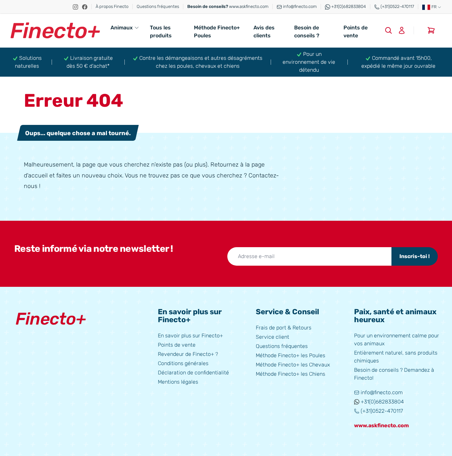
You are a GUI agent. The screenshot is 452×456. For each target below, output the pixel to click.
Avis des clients (264, 31)
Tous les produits (161, 31)
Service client (272, 337)
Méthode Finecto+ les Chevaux (293, 364)
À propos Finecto (112, 6)
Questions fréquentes (158, 6)
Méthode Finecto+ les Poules (290, 355)
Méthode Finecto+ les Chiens (290, 374)
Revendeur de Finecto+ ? (188, 354)
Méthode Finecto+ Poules (217, 31)
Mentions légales (178, 382)
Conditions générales (183, 363)
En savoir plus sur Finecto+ (190, 335)
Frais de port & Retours (283, 327)
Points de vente (355, 31)
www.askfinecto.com (227, 6)
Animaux (122, 27)
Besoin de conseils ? (306, 31)
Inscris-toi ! (414, 256)
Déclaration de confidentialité (193, 372)
